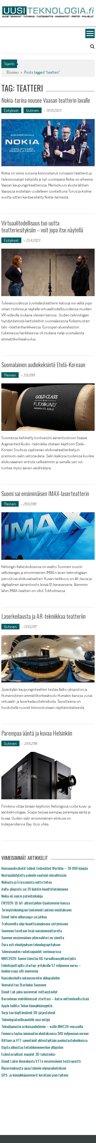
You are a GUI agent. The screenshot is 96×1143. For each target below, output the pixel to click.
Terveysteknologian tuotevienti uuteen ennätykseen (36, 909)
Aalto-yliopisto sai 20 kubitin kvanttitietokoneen (34, 889)
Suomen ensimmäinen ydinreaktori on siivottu (32, 937)
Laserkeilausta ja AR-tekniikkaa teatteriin (43, 616)
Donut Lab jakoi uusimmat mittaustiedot (29, 991)
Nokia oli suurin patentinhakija (22, 896)
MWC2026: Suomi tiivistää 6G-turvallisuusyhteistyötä (38, 958)
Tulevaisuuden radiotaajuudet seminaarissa (31, 951)
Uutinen (32, 110)
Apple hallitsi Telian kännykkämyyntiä (26, 1005)
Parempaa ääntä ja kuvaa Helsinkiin (36, 733)
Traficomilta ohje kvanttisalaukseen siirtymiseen (34, 923)
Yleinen (10, 375)
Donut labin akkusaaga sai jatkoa (24, 916)
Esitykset (11, 110)
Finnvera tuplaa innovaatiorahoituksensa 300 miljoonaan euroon (45, 1033)
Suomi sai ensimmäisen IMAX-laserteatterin (45, 493)
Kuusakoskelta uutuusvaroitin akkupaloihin (30, 978)
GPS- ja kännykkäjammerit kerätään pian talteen (34, 1075)
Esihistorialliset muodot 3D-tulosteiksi (28, 1054)
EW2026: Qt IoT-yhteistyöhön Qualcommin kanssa (35, 903)
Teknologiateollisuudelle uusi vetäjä (25, 1019)
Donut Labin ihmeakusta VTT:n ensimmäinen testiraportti (41, 1061)
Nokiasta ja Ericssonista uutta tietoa (26, 882)
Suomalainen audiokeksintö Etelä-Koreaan (43, 364)
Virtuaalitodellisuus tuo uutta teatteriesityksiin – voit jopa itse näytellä (42, 226)
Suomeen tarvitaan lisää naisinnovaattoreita (31, 930)
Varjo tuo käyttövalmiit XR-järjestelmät (28, 1012)
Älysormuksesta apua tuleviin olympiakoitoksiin (33, 1068)
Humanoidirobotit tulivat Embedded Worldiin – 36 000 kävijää (44, 868)
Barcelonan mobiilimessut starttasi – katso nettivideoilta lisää (45, 998)
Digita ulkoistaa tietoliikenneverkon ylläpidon (32, 1047)
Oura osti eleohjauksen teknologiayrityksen (30, 944)
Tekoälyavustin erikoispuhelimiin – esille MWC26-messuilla (42, 1026)
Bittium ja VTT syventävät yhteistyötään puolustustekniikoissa (44, 1040)
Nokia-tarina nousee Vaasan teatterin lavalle (45, 100)
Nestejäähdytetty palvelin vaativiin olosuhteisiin (33, 875)
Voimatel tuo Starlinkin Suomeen (23, 984)
